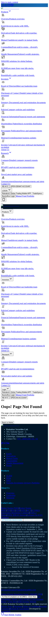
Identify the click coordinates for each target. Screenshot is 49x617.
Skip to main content (9, 2)
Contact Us (5, 184)
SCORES (36, 510)
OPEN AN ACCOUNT (19, 398)
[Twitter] (4, 443)
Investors (4, 79)
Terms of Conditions (31, 606)
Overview (10, 493)
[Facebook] (2, 443)
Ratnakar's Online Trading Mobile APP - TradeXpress (22, 193)
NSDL (23, 510)
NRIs (8, 480)
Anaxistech (5, 611)
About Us (5, 149)
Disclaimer (17, 606)
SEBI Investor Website (26, 602)
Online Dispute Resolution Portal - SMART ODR (21, 594)
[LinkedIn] (8, 443)
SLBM (9, 476)
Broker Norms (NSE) (10, 508)
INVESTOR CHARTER (33, 520)
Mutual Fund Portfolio (25, 196)
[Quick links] (3, 200)
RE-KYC (5, 186)
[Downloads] (5, 6)
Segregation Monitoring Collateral (15, 513)
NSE (9, 510)
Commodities (11, 461)
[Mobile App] (2, 6)
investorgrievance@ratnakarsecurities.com (18, 590)
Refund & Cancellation (19, 609)
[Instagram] (6, 443)
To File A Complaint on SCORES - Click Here (19, 597)
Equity (9, 454)
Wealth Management (14, 463)
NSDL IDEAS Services (17, 515)
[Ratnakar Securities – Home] (10, 8)
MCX (28, 510)
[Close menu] (2, 208)
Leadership (10, 495)
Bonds (9, 465)
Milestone (10, 498)
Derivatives (11, 456)
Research (5, 153)
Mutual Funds (12, 458)
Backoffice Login (8, 196)
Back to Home (7, 422)
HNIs (8, 478)
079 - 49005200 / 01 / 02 (27, 439)
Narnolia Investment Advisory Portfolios (23, 483)
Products (4, 12)
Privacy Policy (7, 606)
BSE (13, 510)
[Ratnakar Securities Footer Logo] (24, 425)
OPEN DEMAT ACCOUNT (20, 186)
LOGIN (5, 191)
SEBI (17, 510)
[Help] (8, 6)
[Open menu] (2, 203)
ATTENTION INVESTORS (12, 520)
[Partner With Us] (12, 6)
